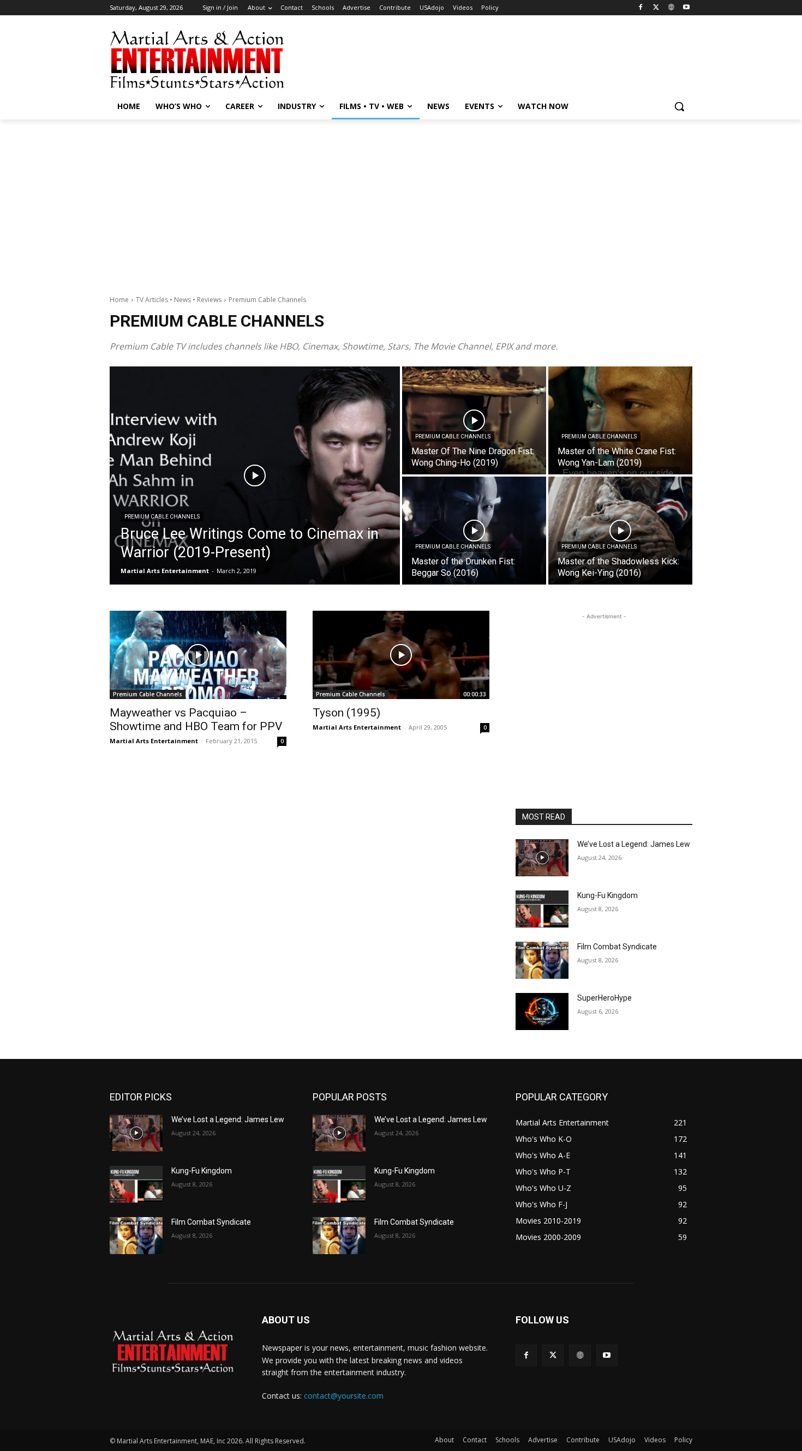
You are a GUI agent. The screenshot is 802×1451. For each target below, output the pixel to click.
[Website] (671, 8)
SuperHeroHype (604, 998)
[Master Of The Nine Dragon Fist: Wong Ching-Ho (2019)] (474, 420)
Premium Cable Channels (162, 517)
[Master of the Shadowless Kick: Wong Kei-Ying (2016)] (620, 531)
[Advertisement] (482, 58)
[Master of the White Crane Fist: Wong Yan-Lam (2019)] (620, 420)
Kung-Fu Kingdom (607, 895)
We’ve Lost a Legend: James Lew (633, 844)
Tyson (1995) (346, 712)
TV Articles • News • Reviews (179, 299)
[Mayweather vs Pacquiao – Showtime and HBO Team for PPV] (198, 655)
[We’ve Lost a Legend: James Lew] (542, 857)
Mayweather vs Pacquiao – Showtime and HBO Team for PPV (196, 719)
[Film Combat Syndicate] (542, 960)
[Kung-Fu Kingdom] (542, 909)
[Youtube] (686, 8)
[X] (656, 8)
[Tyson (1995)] (401, 655)
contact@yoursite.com (344, 1395)
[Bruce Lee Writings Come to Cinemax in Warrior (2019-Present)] (255, 475)
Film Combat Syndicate (617, 946)
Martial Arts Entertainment (154, 741)
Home (119, 299)
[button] (679, 106)
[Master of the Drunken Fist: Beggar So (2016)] (474, 531)
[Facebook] (641, 8)
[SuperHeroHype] (542, 1011)
